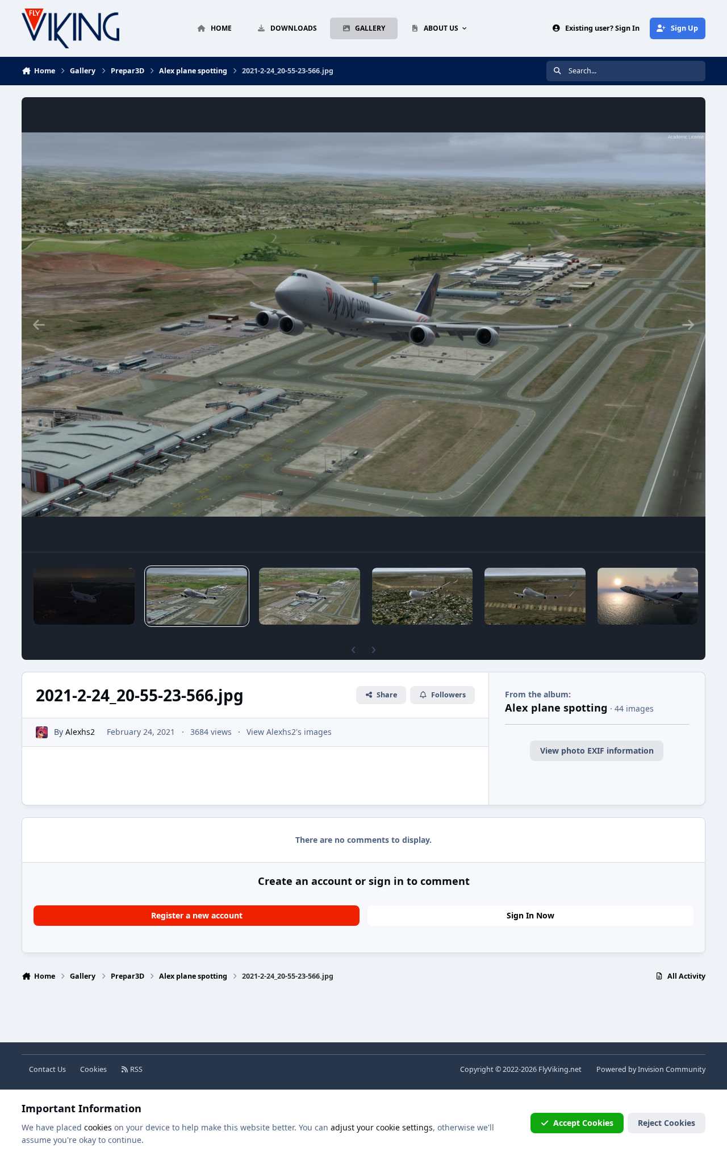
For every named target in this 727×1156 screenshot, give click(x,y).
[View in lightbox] (363, 324)
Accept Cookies (583, 1122)
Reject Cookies (666, 1122)
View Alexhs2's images (289, 731)
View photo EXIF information (597, 750)
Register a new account (197, 915)
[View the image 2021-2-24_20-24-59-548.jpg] (309, 596)
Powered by (650, 1069)
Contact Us (47, 1069)
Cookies (93, 1069)
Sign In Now (530, 915)
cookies (98, 1127)
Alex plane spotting (556, 707)
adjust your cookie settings (382, 1127)
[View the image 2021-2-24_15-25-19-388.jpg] (422, 596)
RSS (135, 1069)
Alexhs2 (80, 731)
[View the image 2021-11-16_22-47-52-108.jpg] (84, 596)
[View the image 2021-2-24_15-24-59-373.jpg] (535, 596)
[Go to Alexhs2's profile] (42, 732)
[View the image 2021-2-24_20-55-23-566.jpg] (197, 596)
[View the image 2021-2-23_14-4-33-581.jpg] (648, 596)
